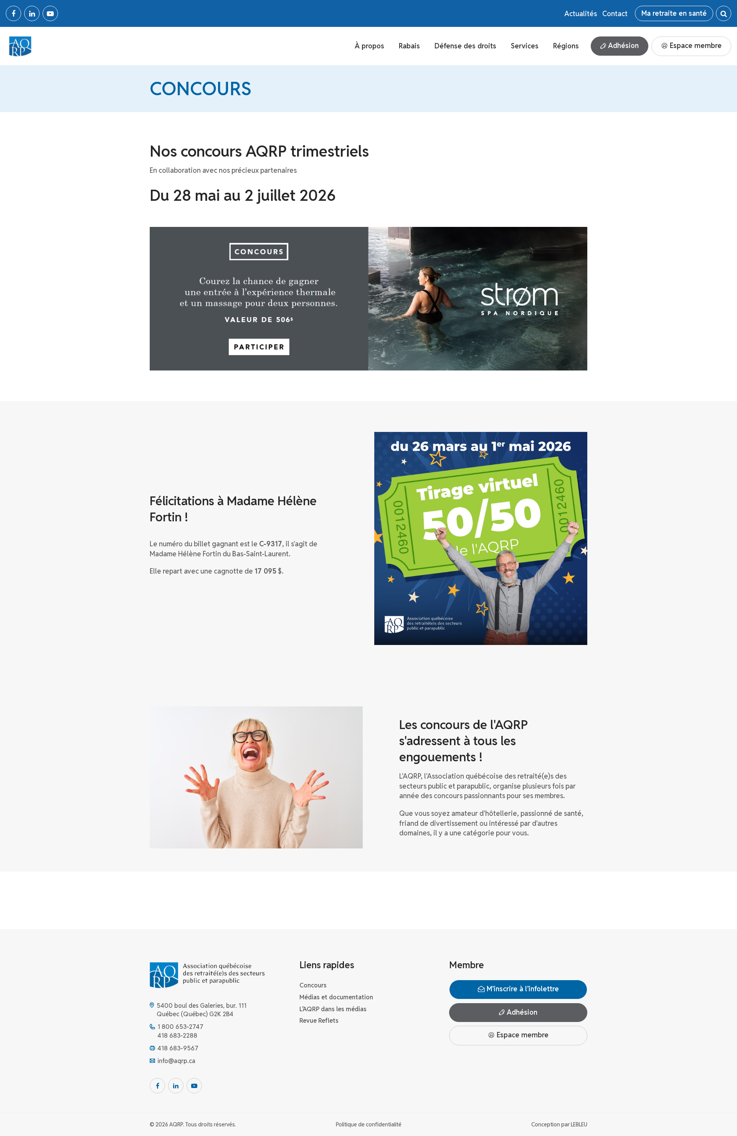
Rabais (409, 45)
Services (525, 45)
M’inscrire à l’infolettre (522, 988)
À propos (369, 45)
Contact (615, 13)
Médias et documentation (336, 997)
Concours (313, 985)
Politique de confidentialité (369, 1124)
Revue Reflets (319, 1021)
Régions (566, 45)
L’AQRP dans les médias (333, 1009)
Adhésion (622, 45)
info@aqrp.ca (176, 1061)
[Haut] (715, 1114)
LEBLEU (579, 1124)
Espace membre (695, 45)
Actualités (580, 13)
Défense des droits (465, 45)
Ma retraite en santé (674, 13)
